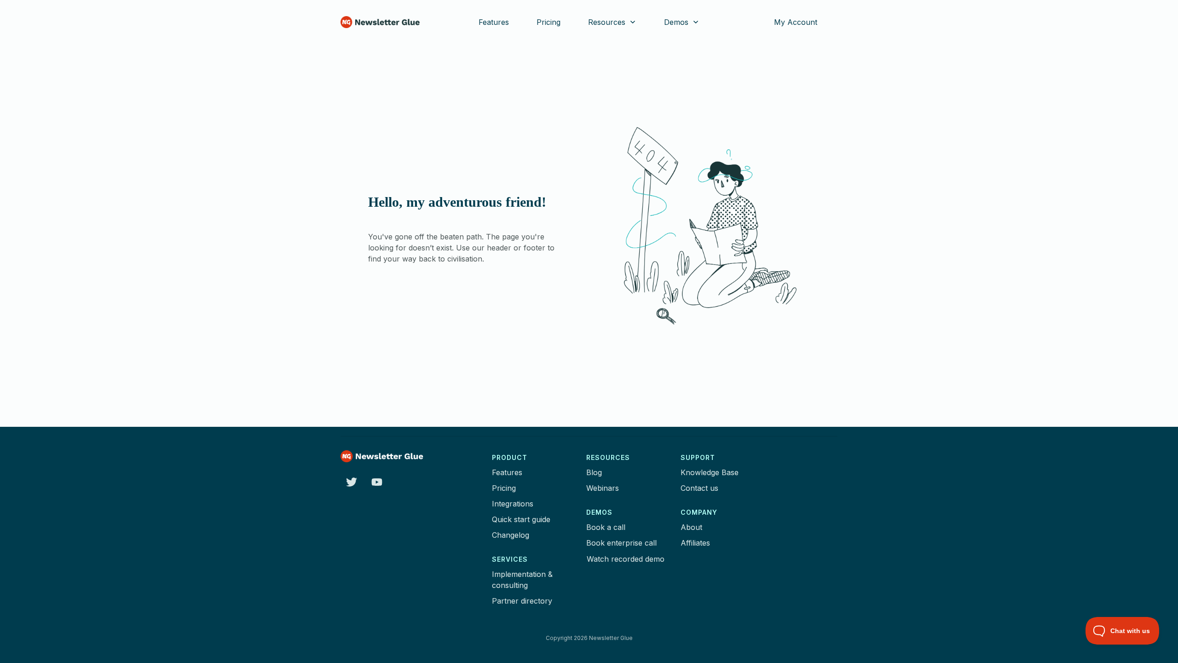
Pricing (504, 488)
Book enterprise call (621, 542)
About (691, 527)
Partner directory (522, 600)
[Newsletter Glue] (380, 22)
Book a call (605, 527)
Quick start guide (521, 519)
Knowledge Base (710, 472)
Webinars (602, 488)
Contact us (699, 488)
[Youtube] (377, 482)
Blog (594, 472)
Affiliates (695, 542)
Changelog (510, 535)
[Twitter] (351, 482)
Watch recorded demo (625, 559)
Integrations (512, 503)
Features (507, 472)
